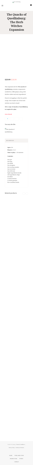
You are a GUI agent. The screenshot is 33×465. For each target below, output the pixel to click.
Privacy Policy (12, 447)
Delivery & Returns (20, 447)
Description (10, 140)
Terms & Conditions (20, 444)
